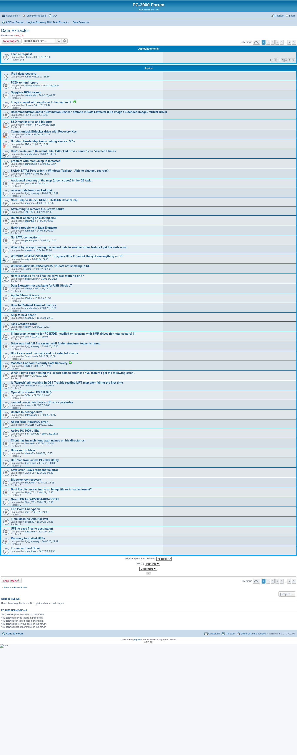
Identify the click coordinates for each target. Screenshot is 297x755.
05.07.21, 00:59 (46, 463)
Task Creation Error (24, 323)
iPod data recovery (23, 73)
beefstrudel (30, 95)
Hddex (28, 269)
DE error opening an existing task (33, 218)
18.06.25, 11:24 (42, 134)
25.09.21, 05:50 (46, 443)
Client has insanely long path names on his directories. (48, 440)
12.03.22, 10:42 (42, 405)
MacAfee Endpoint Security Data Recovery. (40, 363)
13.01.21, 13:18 (45, 502)
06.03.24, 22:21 (40, 259)
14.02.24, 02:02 (42, 269)
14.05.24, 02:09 (45, 221)
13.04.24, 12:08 (43, 250)
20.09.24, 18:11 (50, 193)
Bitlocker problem (23, 450)
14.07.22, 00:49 (46, 385)
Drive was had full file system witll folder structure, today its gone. (55, 343)
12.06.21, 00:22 (45, 472)
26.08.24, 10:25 (45, 203)
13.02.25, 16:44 (48, 164)
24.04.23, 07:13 (41, 326)
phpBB (136, 639)
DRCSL (29, 366)
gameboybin (31, 154)
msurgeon (30, 482)
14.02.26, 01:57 (47, 95)
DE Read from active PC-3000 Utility (35, 460)
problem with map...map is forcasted (35, 161)
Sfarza (28, 57)
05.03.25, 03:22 (48, 154)
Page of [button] (256, 42)
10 (293, 60)
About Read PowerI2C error (29, 421)
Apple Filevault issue (25, 295)
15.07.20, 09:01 (45, 531)
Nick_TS (18, 35)
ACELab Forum (14, 22)
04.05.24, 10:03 (48, 240)
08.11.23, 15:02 (43, 288)
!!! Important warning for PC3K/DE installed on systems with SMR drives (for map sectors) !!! (73, 333)
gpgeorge (30, 203)
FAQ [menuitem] (54, 15)
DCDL (28, 134)
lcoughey (29, 318)
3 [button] (272, 42)
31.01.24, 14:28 (49, 278)
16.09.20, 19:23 (45, 521)
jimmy (28, 326)
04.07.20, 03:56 (47, 551)
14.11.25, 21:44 (42, 105)
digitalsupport (31, 278)
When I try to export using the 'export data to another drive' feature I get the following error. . (73, 372)
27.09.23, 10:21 (48, 308)
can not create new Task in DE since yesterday (42, 402)
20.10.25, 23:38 (42, 57)
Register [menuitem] (279, 15)
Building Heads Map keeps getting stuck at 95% (43, 141)
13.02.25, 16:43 (41, 173)
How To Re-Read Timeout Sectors (33, 305)
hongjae (29, 250)
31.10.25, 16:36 (40, 115)
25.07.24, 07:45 (44, 212)
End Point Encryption (25, 509)
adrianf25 (29, 221)
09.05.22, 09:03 (42, 395)
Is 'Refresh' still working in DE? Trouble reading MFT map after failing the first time (67, 382)
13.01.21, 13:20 (45, 492)
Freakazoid (31, 356)
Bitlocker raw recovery (26, 479)
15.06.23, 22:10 (45, 318)
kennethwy (30, 551)
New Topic (10, 41)
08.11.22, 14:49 (43, 366)
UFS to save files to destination (32, 528)
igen (27, 183)
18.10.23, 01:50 (43, 298)
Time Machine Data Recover (29, 518)
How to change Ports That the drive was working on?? (47, 275)
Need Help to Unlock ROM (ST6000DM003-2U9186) (44, 200)
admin (28, 76)
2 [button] (268, 42)
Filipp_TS (29, 492)
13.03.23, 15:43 (50, 346)
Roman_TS (31, 124)
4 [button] (277, 42)
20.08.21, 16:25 (44, 453)
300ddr (28, 298)
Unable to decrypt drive (26, 412)
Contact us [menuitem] (214, 633)
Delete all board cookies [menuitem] (253, 633)
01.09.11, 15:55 (41, 76)
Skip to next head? (23, 315)
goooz (28, 405)
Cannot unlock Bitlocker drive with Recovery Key (44, 131)
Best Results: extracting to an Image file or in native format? (51, 489)
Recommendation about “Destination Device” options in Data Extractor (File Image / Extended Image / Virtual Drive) (89, 112)
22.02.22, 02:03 (45, 424)
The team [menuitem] (230, 633)
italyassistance (32, 85)
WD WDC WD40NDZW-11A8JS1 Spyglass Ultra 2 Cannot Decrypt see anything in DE (66, 256)
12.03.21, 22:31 (46, 482)
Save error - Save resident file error (34, 469)
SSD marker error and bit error (31, 121)
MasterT (29, 453)
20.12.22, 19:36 (47, 356)
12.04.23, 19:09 (40, 336)
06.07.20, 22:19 (50, 541)
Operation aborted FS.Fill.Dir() (31, 392)
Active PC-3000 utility (25, 430)
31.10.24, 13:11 (40, 183)
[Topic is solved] (74, 102)
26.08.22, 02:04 (40, 375)
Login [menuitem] (292, 15)
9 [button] (289, 42)
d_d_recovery (32, 193)
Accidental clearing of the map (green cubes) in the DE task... (52, 180)
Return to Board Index (15, 587)
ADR (27, 144)
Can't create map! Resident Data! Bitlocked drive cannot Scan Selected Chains (63, 151)
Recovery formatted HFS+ (28, 538)
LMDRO (29, 212)
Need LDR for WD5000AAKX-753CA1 (35, 499)
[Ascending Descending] (148, 569)
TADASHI (30, 424)
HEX (27, 115)
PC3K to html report (24, 82)
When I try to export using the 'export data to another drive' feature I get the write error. (69, 247)
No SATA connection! (25, 237)
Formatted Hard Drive (25, 548)
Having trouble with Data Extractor (34, 227)
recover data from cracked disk (31, 190)
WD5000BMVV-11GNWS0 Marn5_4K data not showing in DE (50, 266)
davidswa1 (30, 463)
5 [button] (281, 42)
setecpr (29, 288)
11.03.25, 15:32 (40, 144)
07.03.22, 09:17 (48, 415)
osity (27, 259)
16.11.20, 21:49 (40, 512)
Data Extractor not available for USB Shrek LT (41, 285)
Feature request (21, 54)
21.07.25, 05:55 (47, 124)
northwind (30, 531)
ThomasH (30, 385)
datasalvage (31, 415)
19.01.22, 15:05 (50, 433)
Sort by (141, 563)
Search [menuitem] (293, 22)
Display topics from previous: (140, 558)
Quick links (12, 15)
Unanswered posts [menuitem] (37, 15)
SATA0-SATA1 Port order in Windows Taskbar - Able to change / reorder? (60, 170)
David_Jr (29, 472)
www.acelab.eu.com (149, 9)
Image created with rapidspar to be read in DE (42, 102)
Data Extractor (81, 22)
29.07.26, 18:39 (51, 85)
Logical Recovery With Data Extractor (48, 22)
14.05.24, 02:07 (45, 230)
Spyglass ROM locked (25, 92)
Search (58, 41)
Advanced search (65, 41)
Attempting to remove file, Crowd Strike (37, 209)
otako (27, 173)
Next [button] (294, 42)
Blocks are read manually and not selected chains (44, 353)
